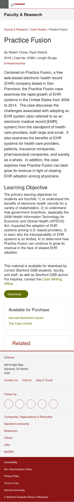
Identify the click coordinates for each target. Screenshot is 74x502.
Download (14, 294)
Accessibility (11, 462)
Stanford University (15, 490)
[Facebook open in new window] (19, 404)
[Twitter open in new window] (8, 404)
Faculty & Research (23, 14)
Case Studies (38, 29)
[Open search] (70, 4)
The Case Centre (21, 323)
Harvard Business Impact (27, 317)
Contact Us (11, 380)
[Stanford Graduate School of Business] (19, 5)
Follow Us (10, 394)
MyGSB (10, 452)
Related (21, 343)
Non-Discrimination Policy (19, 469)
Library (8, 438)
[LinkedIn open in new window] (53, 404)
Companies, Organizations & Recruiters (28, 417)
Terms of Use (12, 483)
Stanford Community (16, 424)
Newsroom (10, 431)
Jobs (7, 445)
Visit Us (27, 380)
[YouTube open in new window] (42, 404)
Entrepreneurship (14, 63)
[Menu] (4, 4)
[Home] (9, 357)
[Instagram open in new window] (31, 404)
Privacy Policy (12, 476)
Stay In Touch (44, 380)
